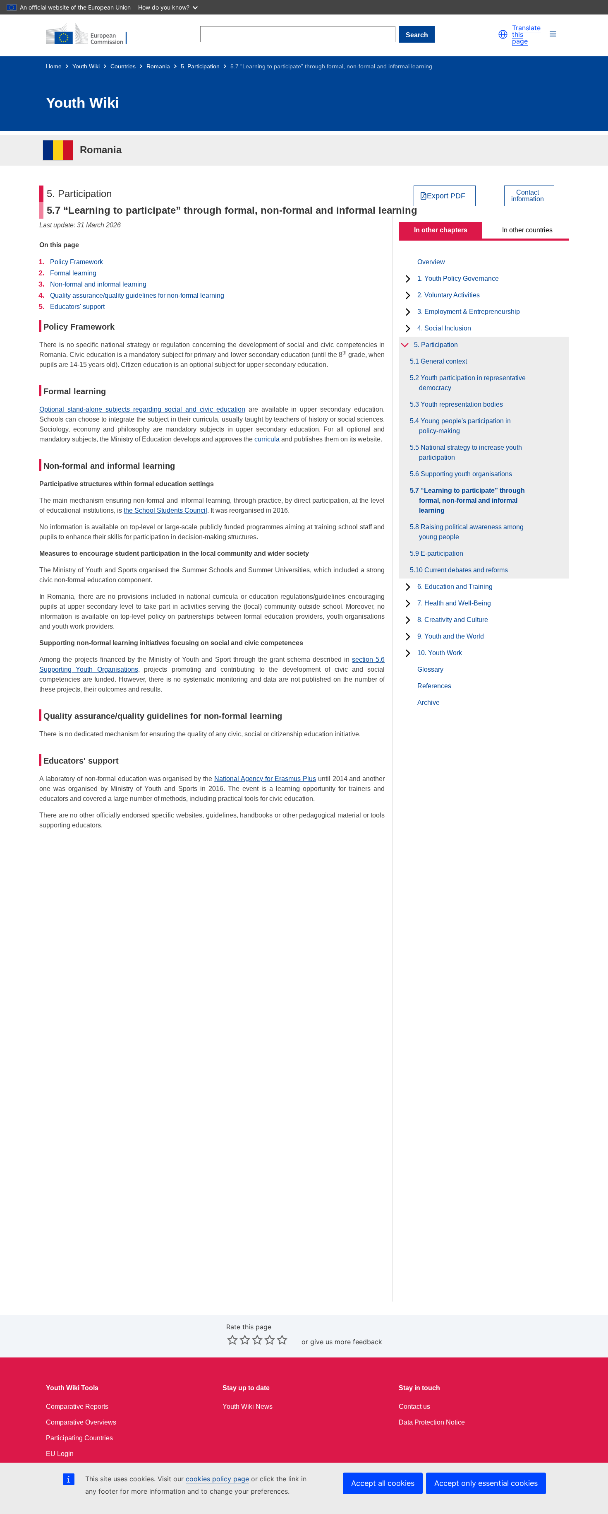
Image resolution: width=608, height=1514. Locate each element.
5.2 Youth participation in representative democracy (472, 382)
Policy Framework (76, 261)
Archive (428, 702)
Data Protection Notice (432, 1422)
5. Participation (200, 66)
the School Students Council (165, 510)
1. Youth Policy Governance (458, 278)
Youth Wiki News (248, 1406)
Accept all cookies (382, 1483)
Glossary (430, 669)
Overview (431, 261)
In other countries (527, 230)
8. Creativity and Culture (452, 619)
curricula (267, 439)
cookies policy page (217, 1479)
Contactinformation (527, 196)
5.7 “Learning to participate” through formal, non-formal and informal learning (472, 500)
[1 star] (232, 1339)
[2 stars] (238, 1339)
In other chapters (440, 230)
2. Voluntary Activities (448, 295)
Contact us (414, 1406)
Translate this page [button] (526, 34)
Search (417, 35)
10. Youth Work (439, 652)
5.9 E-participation (441, 553)
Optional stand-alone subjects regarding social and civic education (142, 409)
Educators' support (77, 306)
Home (54, 66)
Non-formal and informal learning (98, 284)
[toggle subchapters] (408, 278)
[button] (503, 34)
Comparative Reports (77, 1406)
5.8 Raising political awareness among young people (471, 531)
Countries (123, 66)
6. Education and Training (455, 586)
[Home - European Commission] (91, 34)
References (434, 685)
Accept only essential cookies (486, 1483)
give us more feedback (346, 1342)
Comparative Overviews (81, 1422)
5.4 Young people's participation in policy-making (465, 425)
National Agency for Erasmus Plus (265, 778)
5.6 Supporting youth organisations (465, 473)
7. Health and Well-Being (454, 603)
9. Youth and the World (450, 636)
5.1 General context (443, 361)
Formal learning (73, 273)
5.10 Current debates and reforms (463, 570)
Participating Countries (79, 1438)
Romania (158, 66)
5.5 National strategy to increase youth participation (470, 452)
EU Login (60, 1453)
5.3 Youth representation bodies (461, 404)
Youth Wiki (86, 66)
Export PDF (446, 196)
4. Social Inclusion (444, 328)
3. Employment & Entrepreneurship (468, 311)
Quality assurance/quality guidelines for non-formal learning (137, 295)
